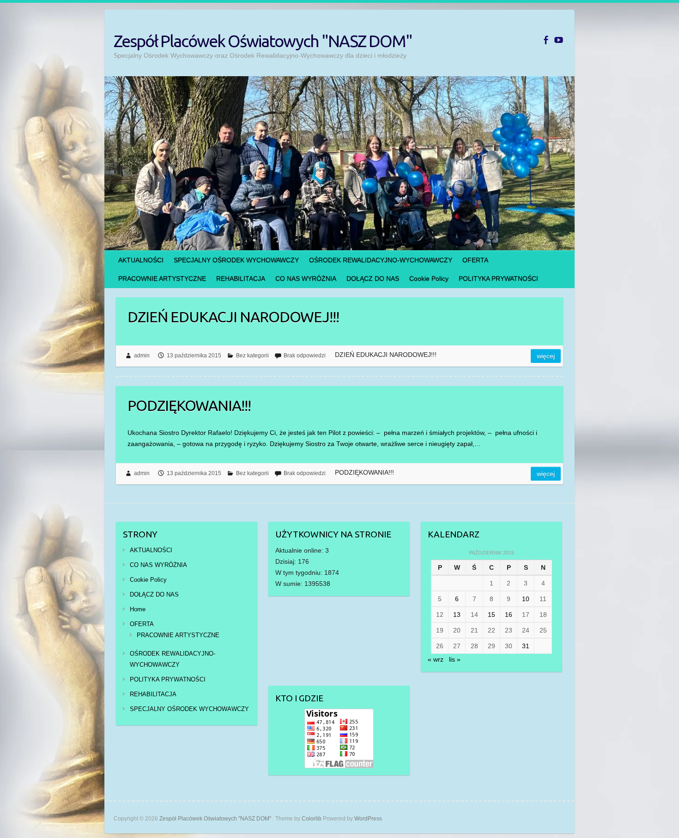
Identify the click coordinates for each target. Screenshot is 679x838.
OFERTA (475, 260)
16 (508, 614)
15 (491, 614)
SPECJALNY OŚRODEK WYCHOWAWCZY (236, 260)
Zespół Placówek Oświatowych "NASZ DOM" (263, 40)
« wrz (435, 659)
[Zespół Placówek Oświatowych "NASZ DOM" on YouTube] (558, 40)
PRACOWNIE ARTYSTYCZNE (162, 278)
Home (138, 609)
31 (525, 646)
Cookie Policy (429, 278)
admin (142, 355)
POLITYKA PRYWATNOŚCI (498, 278)
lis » (455, 659)
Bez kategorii (252, 355)
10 (525, 599)
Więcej (546, 356)
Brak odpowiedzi (305, 355)
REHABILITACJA (240, 278)
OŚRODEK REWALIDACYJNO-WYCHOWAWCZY (380, 260)
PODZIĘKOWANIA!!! (189, 405)
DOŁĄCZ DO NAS (372, 278)
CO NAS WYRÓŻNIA (305, 278)
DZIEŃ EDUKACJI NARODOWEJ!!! (233, 316)
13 (457, 614)
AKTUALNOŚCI (141, 260)
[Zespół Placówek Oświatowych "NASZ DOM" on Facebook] (546, 40)
